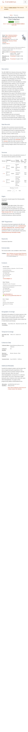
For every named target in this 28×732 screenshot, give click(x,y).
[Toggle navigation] (25, 2)
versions (6, 141)
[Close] (26, 7)
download (13, 51)
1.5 (3, 167)
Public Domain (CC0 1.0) (7, 212)
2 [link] (16, 190)
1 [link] (13, 190)
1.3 (3, 181)
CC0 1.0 (8, 43)
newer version (12, 7)
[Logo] (9, 2)
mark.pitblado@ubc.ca (7, 294)
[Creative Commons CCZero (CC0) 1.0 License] (5, 204)
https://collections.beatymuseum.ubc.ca (14, 35)
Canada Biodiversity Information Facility (11, 232)
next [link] (20, 190)
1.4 (3, 173)
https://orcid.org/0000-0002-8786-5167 (12, 295)
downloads (18, 139)
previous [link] (9, 190)
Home (11, 15)
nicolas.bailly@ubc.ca (7, 278)
